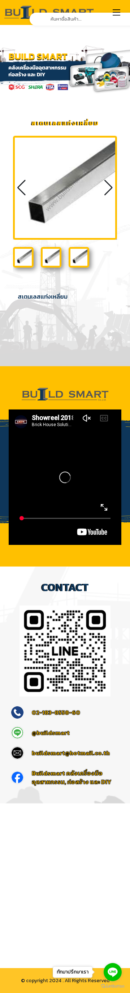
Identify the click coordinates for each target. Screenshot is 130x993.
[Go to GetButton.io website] (112, 986)
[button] (108, 188)
